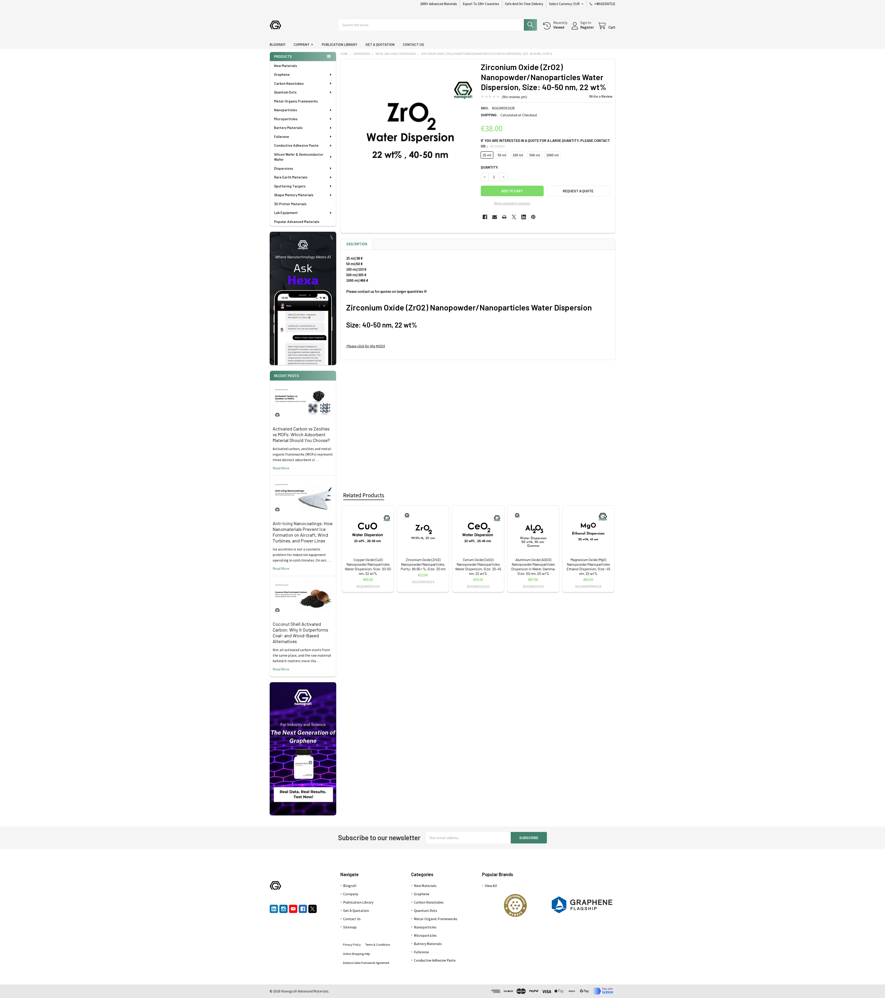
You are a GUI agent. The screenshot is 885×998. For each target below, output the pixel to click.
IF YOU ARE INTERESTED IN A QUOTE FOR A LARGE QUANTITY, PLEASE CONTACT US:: (545, 143)
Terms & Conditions (377, 945)
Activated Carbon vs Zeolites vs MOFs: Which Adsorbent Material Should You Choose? (301, 434)
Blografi (277, 44)
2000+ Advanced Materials (438, 4)
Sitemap (350, 927)
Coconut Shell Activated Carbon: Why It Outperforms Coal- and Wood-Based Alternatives (300, 632)
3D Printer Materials (290, 204)
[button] (515, 905)
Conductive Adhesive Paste (296, 145)
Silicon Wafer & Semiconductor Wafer (298, 157)
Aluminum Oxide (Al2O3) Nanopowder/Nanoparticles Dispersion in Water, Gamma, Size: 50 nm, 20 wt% (533, 566)
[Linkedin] (523, 217)
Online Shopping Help (356, 954)
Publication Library (339, 44)
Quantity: (490, 167)
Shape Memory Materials (293, 195)
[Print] (504, 217)
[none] (409, 128)
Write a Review (600, 96)
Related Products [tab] (363, 495)
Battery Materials (288, 128)
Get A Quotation (380, 44)
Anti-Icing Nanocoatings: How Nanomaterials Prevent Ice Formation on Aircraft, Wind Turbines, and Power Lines (303, 532)
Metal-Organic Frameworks (296, 101)
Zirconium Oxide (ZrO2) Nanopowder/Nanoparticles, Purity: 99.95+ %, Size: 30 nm (423, 564)
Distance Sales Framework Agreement (366, 963)
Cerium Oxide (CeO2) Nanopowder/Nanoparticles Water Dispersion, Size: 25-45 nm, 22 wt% (478, 566)
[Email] (494, 217)
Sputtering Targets (290, 186)
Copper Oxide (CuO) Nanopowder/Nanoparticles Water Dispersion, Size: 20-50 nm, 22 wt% (368, 566)
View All (491, 885)
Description (356, 244)
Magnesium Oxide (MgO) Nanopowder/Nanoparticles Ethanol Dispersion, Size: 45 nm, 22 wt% (588, 566)
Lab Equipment (286, 213)
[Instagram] (283, 909)
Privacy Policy (352, 945)
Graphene (282, 74)
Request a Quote (578, 191)
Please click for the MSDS (365, 346)
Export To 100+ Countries (481, 4)
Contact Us (413, 44)
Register (587, 27)
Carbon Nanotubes (289, 83)
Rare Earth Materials (290, 177)
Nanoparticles (285, 110)
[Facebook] (485, 217)
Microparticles (286, 119)
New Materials (285, 66)
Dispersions (283, 168)
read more (281, 468)
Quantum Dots (285, 92)
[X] (514, 217)
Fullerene (281, 137)
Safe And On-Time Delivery (524, 4)
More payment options (512, 203)
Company (301, 44)
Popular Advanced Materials (296, 222)
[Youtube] (293, 909)
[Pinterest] (533, 217)
